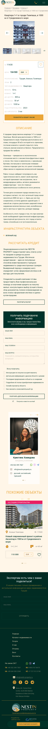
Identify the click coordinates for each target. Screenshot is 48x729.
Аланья (24, 8)
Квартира (27, 86)
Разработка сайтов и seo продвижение (16, 719)
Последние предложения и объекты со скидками (24, 379)
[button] (23, 480)
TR (13, 667)
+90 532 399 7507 (16, 465)
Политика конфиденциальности (24, 713)
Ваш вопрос (9, 353)
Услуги (15, 641)
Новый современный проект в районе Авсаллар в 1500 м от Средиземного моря (24, 539)
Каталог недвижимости (22, 638)
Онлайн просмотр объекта (16, 386)
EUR (22, 72)
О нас (14, 645)
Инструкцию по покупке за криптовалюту (21, 373)
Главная (7, 8)
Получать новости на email (26, 401)
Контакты (16, 656)
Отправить (24, 616)
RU (33, 667)
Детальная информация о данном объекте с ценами (25, 376)
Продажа (15, 8)
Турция (22, 79)
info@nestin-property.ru (22, 469)
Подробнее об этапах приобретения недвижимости (25, 382)
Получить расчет (24, 302)
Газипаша (37, 79)
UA (13, 671)
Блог (14, 652)
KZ (33, 671)
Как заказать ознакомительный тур (19, 389)
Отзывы (15, 649)
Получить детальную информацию (24, 396)
